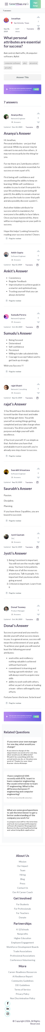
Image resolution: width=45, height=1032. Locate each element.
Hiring (23, 874)
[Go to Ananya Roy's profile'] (7, 119)
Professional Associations (22, 955)
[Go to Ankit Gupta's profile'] (7, 257)
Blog (22, 879)
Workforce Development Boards (22, 947)
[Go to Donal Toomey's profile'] (7, 611)
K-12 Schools (22, 929)
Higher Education (22, 938)
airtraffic (8, 68)
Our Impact (22, 866)
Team (22, 870)
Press (22, 883)
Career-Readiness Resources (22, 972)
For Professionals (22, 908)
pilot (25, 63)
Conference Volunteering (22, 960)
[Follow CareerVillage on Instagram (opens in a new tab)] (7, 1014)
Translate (30, 29)
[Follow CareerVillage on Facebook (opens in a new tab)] (7, 1003)
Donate (22, 917)
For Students (22, 904)
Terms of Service (22, 989)
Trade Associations (22, 951)
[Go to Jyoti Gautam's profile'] (7, 539)
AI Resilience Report (22, 976)
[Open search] (27, 3)
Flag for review (13, 238)
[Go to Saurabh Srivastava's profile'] (7, 474)
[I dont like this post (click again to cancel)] (38, 122)
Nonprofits (22, 933)
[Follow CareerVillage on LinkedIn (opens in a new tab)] (7, 1009)
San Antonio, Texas (21, 23)
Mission (22, 861)
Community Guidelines (23, 980)
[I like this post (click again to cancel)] (38, 17)
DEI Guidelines (22, 985)
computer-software (12, 63)
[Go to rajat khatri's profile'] (7, 390)
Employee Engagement (22, 942)
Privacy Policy (22, 994)
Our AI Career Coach (22, 892)
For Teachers (22, 913)
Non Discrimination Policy (22, 998)
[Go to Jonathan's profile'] (7, 23)
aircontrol (33, 63)
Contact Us (22, 887)
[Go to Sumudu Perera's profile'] (7, 319)
